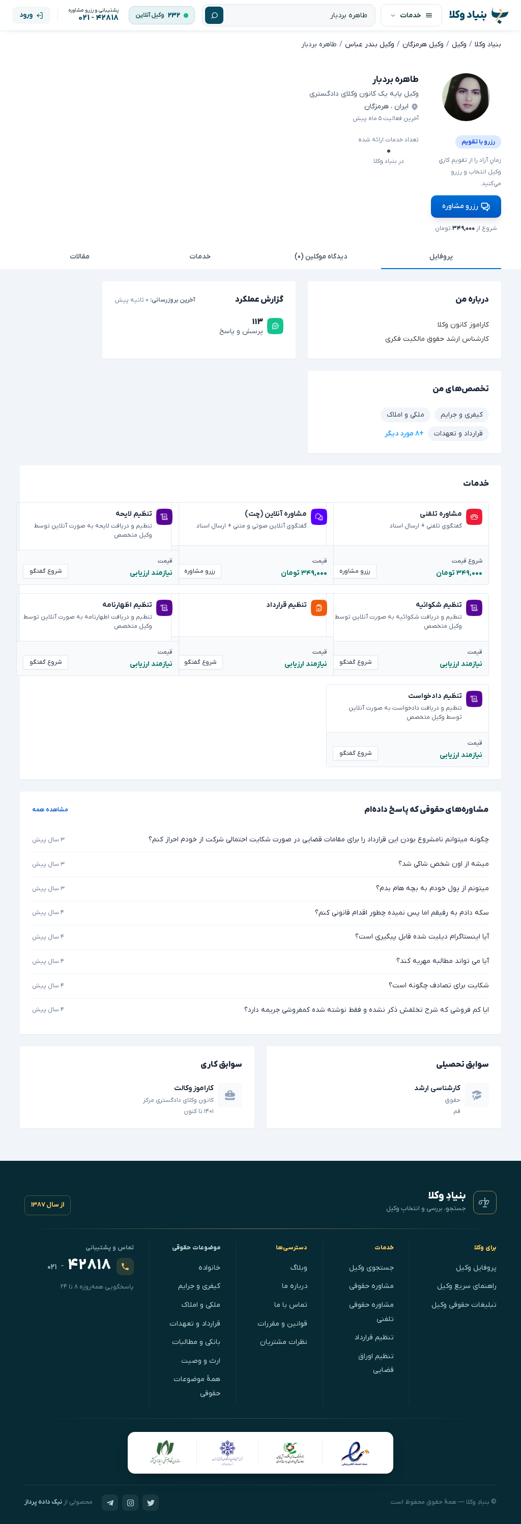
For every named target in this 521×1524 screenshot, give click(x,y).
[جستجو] (214, 15)
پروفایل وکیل (476, 1268)
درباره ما (294, 1286)
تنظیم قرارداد (374, 1337)
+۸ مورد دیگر (404, 433)
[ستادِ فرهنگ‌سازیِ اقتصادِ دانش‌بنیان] (290, 1453)
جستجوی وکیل (371, 1268)
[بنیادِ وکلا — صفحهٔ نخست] (485, 1202)
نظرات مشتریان (283, 1342)
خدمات (200, 256)
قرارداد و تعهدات (194, 1324)
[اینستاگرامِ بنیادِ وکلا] (130, 1502)
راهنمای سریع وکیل (467, 1286)
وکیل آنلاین (149, 15)
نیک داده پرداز (43, 1502)
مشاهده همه (50, 810)
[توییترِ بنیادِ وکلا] (150, 1502)
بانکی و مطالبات (196, 1342)
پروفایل (441, 256)
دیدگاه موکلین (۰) (321, 256)
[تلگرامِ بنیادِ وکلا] (110, 1502)
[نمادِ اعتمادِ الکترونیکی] (355, 1453)
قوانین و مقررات (282, 1324)
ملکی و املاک (201, 1305)
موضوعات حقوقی (196, 1248)
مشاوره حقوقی (371, 1286)
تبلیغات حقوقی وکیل (464, 1305)
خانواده (209, 1268)
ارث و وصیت (200, 1361)
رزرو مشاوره (460, 206)
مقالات (80, 256)
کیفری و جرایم (199, 1286)
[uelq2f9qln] (466, 97)
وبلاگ (299, 1268)
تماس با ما (290, 1305)
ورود (26, 15)
